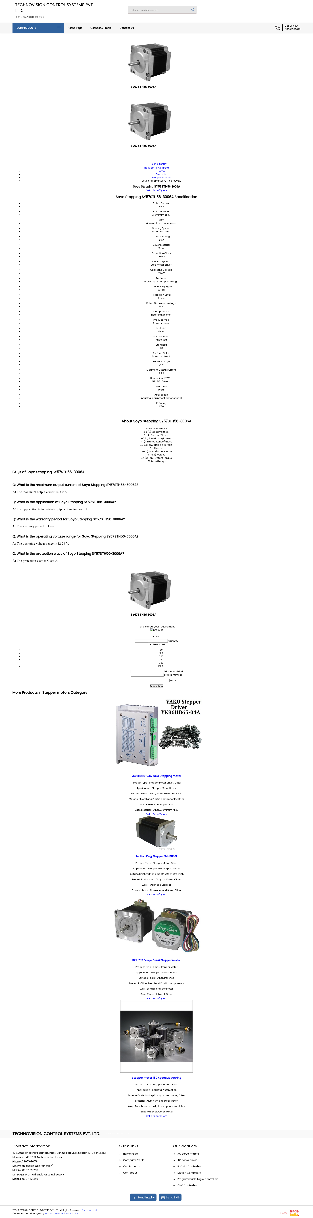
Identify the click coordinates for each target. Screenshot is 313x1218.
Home (161, 171)
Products (161, 174)
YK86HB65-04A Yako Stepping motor (156, 776)
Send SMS (173, 1197)
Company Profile (101, 28)
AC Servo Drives (187, 1160)
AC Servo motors (188, 1154)
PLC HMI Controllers (190, 1166)
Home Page (75, 28)
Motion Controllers (189, 1173)
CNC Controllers (188, 1185)
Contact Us (127, 28)
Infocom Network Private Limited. (62, 1213)
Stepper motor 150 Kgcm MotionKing (156, 1078)
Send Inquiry (158, 163)
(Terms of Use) (89, 1210)
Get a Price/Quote (156, 190)
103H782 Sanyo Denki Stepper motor (156, 960)
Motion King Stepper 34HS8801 (156, 856)
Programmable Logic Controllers (198, 1179)
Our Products (26, 27)
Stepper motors (161, 177)
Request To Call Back (156, 167)
